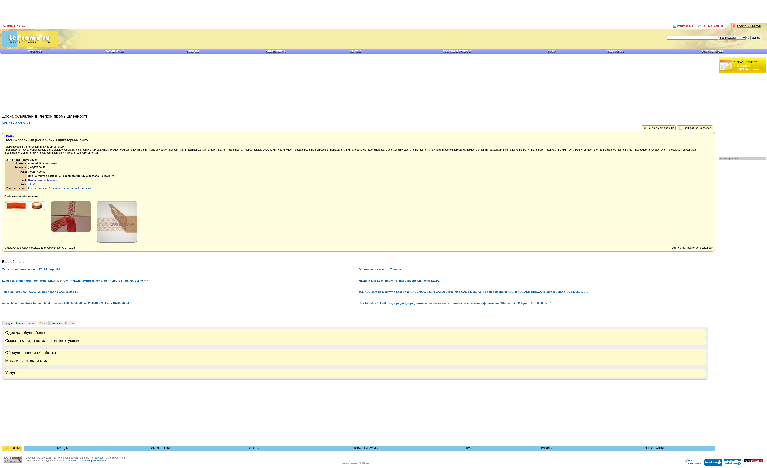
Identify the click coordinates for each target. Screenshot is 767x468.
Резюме (70, 323)
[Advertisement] (383, 10)
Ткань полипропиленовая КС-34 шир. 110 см (33, 269)
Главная (7, 122)
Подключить (747, 65)
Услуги (43, 323)
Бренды (63, 448)
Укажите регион (749, 25)
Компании (12, 448)
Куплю (20, 323)
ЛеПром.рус (96, 457)
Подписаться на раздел (696, 127)
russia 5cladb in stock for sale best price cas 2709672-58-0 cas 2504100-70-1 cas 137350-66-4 (65, 303)
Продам (8, 323)
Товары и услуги (366, 448)
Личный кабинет (712, 25)
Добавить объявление (660, 127)
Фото (469, 448)
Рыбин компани (37, 188)
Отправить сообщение (42, 180)
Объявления (22, 122)
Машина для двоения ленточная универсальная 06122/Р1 (399, 280)
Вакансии (56, 323)
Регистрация (654, 448)
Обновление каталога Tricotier (380, 269)
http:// (31, 184)
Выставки (545, 448)
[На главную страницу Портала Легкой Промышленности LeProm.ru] (29, 46)
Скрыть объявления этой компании (70, 188)
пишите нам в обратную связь (89, 460)
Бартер (31, 323)
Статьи (734, 158)
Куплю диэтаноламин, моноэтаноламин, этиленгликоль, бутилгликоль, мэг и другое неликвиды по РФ (75, 280)
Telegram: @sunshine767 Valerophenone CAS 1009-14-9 (40, 291)
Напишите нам (16, 25)
